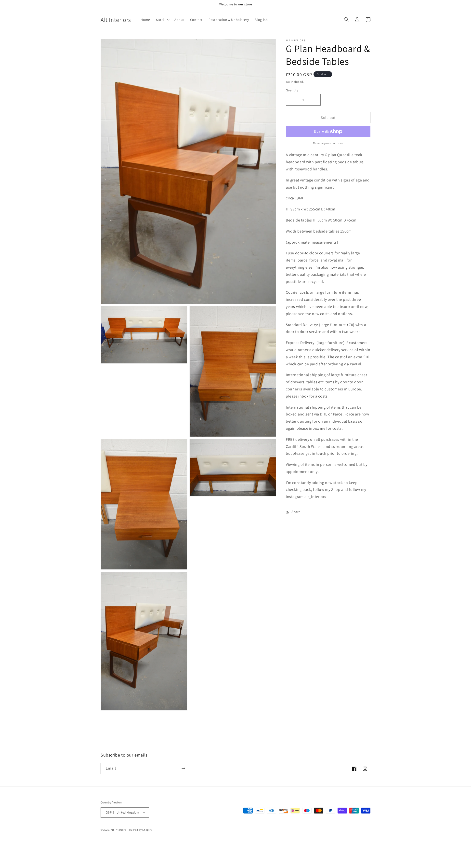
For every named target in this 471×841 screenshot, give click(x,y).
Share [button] (296, 512)
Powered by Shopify (139, 829)
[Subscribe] (183, 768)
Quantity (292, 90)
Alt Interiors (118, 829)
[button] (162, 19)
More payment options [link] (328, 143)
